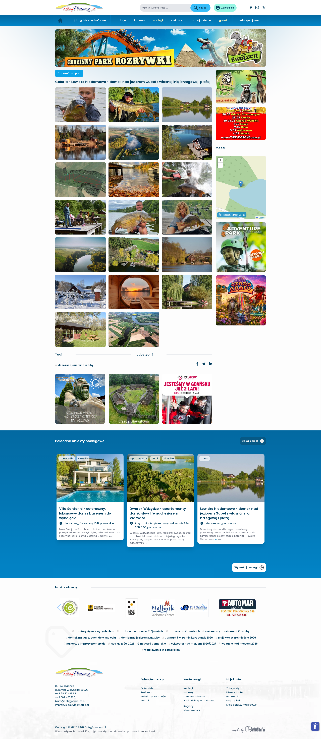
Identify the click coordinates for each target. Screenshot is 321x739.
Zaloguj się (232, 688)
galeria (224, 20)
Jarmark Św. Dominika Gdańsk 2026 (189, 637)
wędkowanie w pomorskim (162, 650)
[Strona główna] (60, 20)
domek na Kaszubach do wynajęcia (92, 637)
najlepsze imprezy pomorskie (85, 643)
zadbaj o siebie (200, 20)
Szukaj (203, 7)
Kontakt (146, 700)
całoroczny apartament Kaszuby (227, 631)
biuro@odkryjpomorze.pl (70, 701)
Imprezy (188, 692)
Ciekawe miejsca (194, 696)
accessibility (315, 726)
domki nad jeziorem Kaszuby (75, 365)
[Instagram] (257, 7)
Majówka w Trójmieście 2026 (237, 637)
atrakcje (120, 20)
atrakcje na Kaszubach (184, 631)
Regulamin (232, 696)
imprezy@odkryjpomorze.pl (72, 705)
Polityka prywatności (153, 696)
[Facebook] (251, 7)
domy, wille (66, 458)
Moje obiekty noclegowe (241, 704)
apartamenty (138, 458)
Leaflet (261, 217)
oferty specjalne (248, 20)
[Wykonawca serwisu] (248, 729)
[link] (197, 364)
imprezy (139, 20)
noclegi (158, 20)
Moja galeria (233, 700)
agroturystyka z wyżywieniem (94, 631)
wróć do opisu (71, 73)
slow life (83, 458)
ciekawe (176, 20)
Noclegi (188, 688)
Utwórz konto (234, 692)
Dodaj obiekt (250, 441)
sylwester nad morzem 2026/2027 (193, 643)
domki (155, 458)
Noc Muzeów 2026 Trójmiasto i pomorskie (138, 643)
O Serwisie (147, 688)
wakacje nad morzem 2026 (240, 643)
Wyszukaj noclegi (245, 567)
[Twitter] (264, 7)
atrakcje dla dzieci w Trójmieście (141, 631)
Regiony (188, 706)
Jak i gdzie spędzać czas (199, 700)
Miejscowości (192, 710)
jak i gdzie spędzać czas (90, 20)
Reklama (146, 692)
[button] (241, 184)
